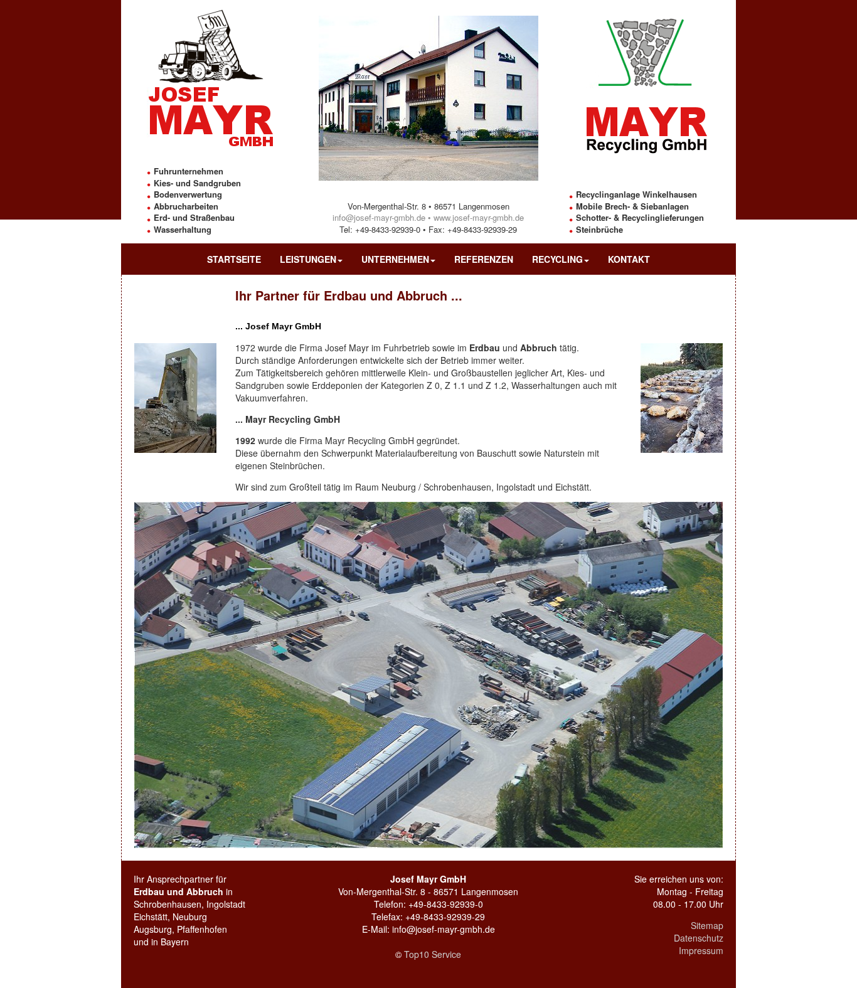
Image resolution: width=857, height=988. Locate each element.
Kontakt (629, 259)
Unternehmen (395, 259)
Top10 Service (432, 954)
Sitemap (707, 925)
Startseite (234, 259)
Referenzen (483, 259)
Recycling (557, 259)
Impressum (701, 950)
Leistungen (308, 259)
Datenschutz (698, 938)
